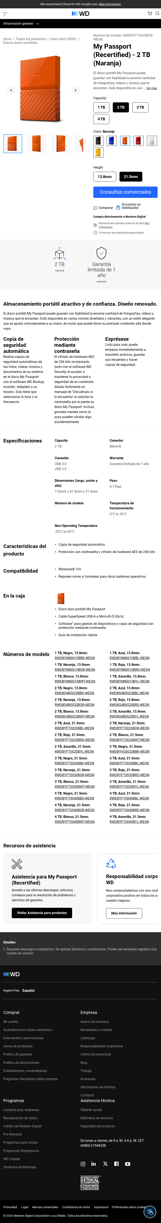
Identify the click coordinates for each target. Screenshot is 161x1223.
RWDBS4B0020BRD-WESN (129, 705)
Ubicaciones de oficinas (98, 1087)
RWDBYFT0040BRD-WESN (129, 810)
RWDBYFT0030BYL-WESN (129, 787)
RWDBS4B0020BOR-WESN (74, 705)
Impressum (101, 1207)
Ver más (151, 88)
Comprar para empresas (21, 1110)
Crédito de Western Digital (22, 1126)
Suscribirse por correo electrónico (27, 1030)
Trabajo (86, 1071)
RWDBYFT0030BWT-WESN (75, 787)
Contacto (87, 1095)
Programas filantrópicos (21, 1151)
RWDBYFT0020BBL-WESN (74, 728)
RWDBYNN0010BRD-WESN (130, 670)
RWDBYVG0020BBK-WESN (129, 752)
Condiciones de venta (76, 1207)
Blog (83, 1063)
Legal (24, 1207)
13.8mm (105, 176)
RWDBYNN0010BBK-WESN (75, 658)
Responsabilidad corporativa (101, 1046)
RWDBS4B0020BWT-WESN (75, 716)
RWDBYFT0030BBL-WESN (129, 763)
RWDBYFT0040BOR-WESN (74, 810)
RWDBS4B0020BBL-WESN (129, 693)
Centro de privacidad (95, 1054)
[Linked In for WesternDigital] (93, 1164)
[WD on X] (105, 1164)
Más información (110, 4)
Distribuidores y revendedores (25, 1071)
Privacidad (10, 1207)
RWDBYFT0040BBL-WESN (129, 798)
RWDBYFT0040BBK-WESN (74, 798)
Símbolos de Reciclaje (19, 1167)
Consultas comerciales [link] (125, 192)
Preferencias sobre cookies (129, 1207)
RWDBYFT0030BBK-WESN (74, 763)
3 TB (140, 107)
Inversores (88, 1079)
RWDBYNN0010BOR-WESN (75, 670)
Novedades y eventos (96, 1030)
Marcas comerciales (45, 1207)
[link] (103, 208)
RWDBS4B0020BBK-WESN (74, 693)
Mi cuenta (10, 1022)
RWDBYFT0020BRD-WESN (74, 740)
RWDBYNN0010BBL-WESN (129, 658)
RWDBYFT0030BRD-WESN (129, 775)
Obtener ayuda (91, 1110)
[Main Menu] (6, 13)
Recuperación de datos (20, 1118)
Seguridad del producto (97, 1126)
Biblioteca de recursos (96, 1118)
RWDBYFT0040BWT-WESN (75, 822)
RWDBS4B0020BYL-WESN (129, 716)
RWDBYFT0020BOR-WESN (129, 728)
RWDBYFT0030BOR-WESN (74, 775)
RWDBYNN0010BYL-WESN (129, 681)
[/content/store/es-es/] (80, 14)
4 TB (101, 119)
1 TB (101, 107)
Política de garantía (17, 1054)
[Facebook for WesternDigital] (116, 1164)
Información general (18, 23)
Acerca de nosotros (94, 1022)
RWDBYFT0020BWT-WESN (129, 740)
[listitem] (98, 141)
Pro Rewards (12, 1134)
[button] (12, 143)
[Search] (157, 13)
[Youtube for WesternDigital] (127, 1164)
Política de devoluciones (21, 1063)
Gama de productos (17, 1046)
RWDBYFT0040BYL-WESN (129, 822)
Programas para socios (20, 1142)
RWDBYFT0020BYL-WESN (74, 752)
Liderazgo (87, 1038)
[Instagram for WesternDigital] (83, 1164)
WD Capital (11, 1159)
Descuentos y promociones (23, 1038)
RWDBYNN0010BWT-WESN (75, 681)
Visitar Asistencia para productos (42, 913)
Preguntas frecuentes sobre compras (30, 1079)
